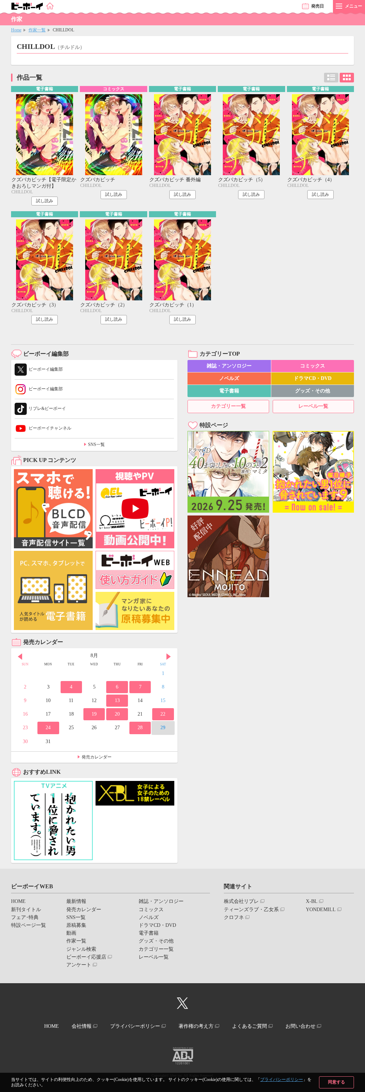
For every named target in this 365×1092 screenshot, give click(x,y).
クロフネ (234, 917)
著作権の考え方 (196, 1026)
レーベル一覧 (313, 406)
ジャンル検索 (81, 949)
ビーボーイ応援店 (86, 957)
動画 (71, 933)
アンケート (78, 964)
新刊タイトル (26, 909)
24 (48, 727)
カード (347, 77)
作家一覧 (37, 29)
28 (140, 727)
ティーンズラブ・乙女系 (251, 909)
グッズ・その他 (312, 390)
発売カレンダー (97, 757)
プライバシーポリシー (281, 1079)
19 (94, 714)
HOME (18, 901)
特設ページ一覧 (28, 925)
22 (162, 714)
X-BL (312, 901)
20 (117, 714)
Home (16, 29)
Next (169, 656)
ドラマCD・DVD (312, 378)
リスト (331, 77)
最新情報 (76, 901)
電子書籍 (229, 390)
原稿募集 (76, 925)
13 (117, 700)
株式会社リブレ (241, 901)
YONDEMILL (321, 909)
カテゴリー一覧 (228, 406)
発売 (317, 6)
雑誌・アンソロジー (229, 366)
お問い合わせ (300, 1026)
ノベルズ (229, 378)
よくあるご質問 (249, 1026)
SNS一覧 (96, 444)
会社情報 (82, 1026)
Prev (20, 656)
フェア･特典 (24, 917)
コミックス (312, 366)
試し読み (44, 200)
